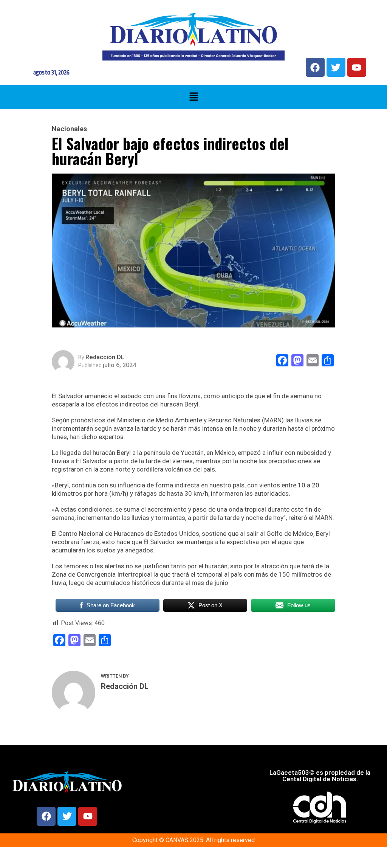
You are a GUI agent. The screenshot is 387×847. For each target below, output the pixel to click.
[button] (193, 97)
